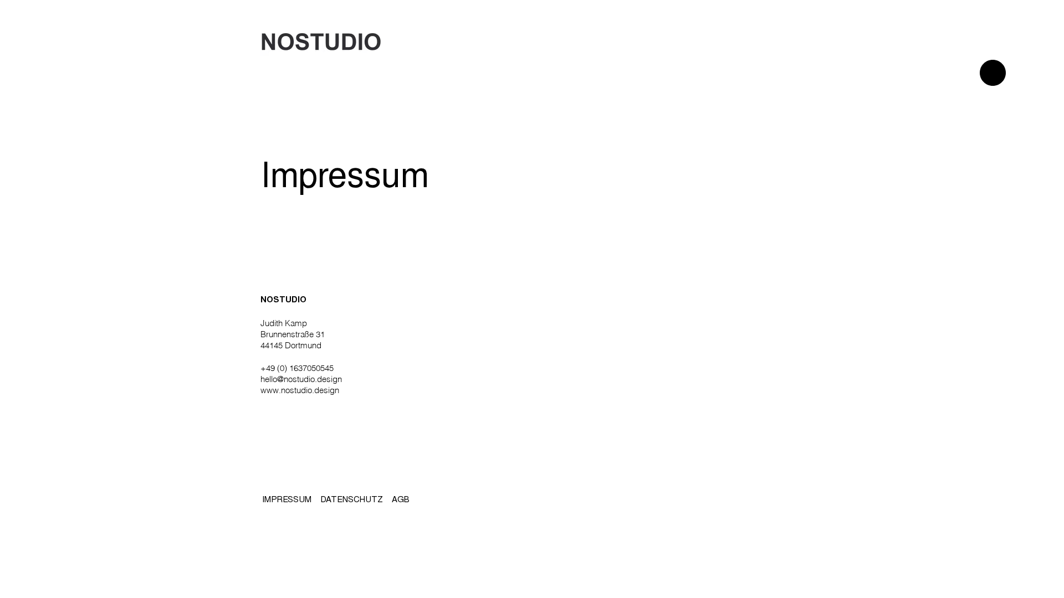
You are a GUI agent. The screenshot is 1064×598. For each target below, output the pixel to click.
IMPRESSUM (286, 500)
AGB (401, 500)
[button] (993, 73)
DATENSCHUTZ (351, 500)
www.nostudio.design (299, 390)
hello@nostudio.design (301, 379)
